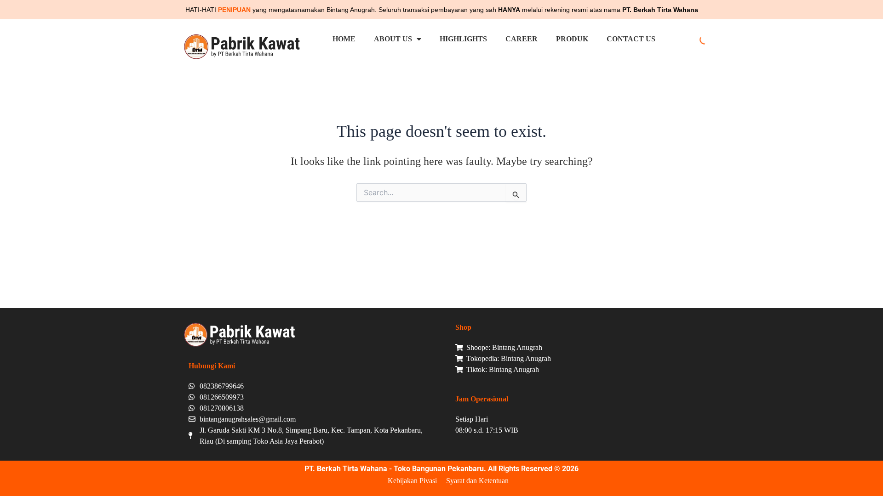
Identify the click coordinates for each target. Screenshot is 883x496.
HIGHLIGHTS (463, 39)
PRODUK (572, 39)
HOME (344, 39)
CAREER (521, 39)
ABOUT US (393, 39)
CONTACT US (631, 39)
